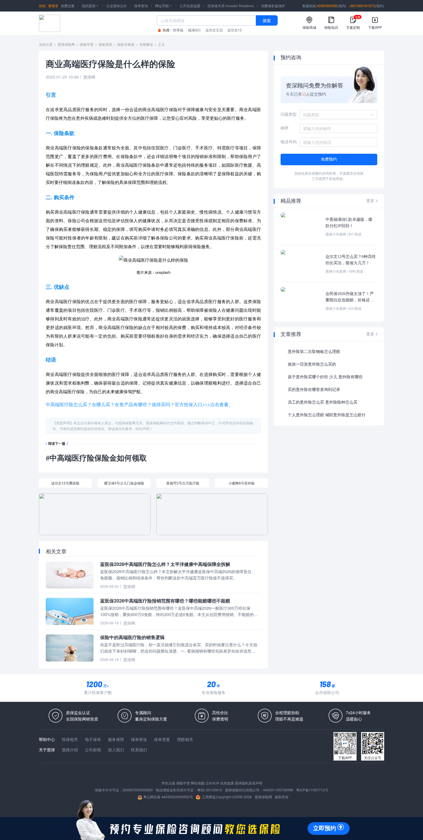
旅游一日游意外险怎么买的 (312, 364)
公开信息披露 (190, 5)
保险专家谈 (125, 44)
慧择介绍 (70, 749)
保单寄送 (139, 739)
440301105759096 (278, 789)
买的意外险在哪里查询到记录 (314, 389)
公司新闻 (93, 749)
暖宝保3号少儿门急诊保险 (124, 482)
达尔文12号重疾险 (65, 482)
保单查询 (141, 5)
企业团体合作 (116, 5)
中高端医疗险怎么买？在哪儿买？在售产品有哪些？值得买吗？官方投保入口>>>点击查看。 (139, 404)
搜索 (267, 20)
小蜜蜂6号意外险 (241, 482)
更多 (372, 201)
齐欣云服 (168, 782)
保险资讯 (105, 44)
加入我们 (116, 749)
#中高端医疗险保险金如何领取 (96, 458)
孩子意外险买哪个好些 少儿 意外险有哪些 (325, 377)
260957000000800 (138, 789)
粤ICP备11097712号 (312, 789)
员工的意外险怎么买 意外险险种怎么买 (322, 402)
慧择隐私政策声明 (248, 782)
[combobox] (336, 114)
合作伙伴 (212, 782)
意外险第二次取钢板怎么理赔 (314, 351)
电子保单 (93, 739)
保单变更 (162, 739)
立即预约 (324, 828)
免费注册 (68, 5)
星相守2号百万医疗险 (182, 482)
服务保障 (116, 739)
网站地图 (198, 782)
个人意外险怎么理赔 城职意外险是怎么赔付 (326, 415)
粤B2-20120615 (209, 789)
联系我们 (139, 749)
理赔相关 (185, 739)
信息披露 (227, 782)
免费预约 (329, 159)
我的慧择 (90, 5)
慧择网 (89, 76)
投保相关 (70, 739)
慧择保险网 (66, 44)
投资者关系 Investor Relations (230, 5)
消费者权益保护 (273, 5)
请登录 (53, 5)
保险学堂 (87, 44)
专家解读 (146, 44)
